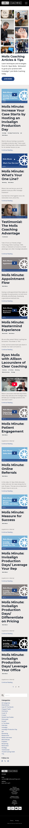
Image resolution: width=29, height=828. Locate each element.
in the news (11, 370)
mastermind (4, 333)
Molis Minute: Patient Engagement (13, 427)
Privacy (17, 820)
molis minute (5, 135)
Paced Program (14, 790)
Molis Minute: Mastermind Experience (13, 326)
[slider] (14, 102)
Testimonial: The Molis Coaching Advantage (12, 227)
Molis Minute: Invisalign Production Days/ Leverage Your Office (14, 662)
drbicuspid (5, 719)
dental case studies (8, 717)
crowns (4, 715)
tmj (3, 754)
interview (4, 725)
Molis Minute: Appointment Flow (13, 279)
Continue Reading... (7, 150)
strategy (13, 372)
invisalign (4, 133)
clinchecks (4, 370)
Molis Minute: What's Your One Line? (13, 175)
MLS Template (14, 797)
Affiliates (14, 803)
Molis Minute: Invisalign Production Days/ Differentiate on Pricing (13, 611)
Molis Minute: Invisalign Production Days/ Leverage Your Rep (14, 561)
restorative (5, 745)
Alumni (14, 802)
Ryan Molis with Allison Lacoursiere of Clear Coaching (14, 360)
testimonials (5, 236)
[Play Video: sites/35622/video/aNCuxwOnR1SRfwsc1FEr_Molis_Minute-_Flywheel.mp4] (14, 411)
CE (14, 804)
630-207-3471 (6, 783)
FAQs (14, 800)
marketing (4, 182)
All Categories (6, 703)
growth (4, 721)
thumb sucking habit (8, 752)
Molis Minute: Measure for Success (13, 516)
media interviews (6, 372)
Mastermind (14, 796)
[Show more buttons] (25, 102)
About (14, 791)
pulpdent (4, 741)
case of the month (7, 707)
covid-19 (4, 713)
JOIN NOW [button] (8, 79)
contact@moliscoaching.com (11, 779)
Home (15, 787)
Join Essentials (14, 788)
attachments (5, 705)
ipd (21, 133)
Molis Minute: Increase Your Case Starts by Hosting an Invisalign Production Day (13, 118)
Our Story (14, 792)
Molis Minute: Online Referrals (13, 468)
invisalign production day (13, 133)
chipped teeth (6, 709)
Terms (11, 820)
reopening (5, 744)
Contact (14, 793)
